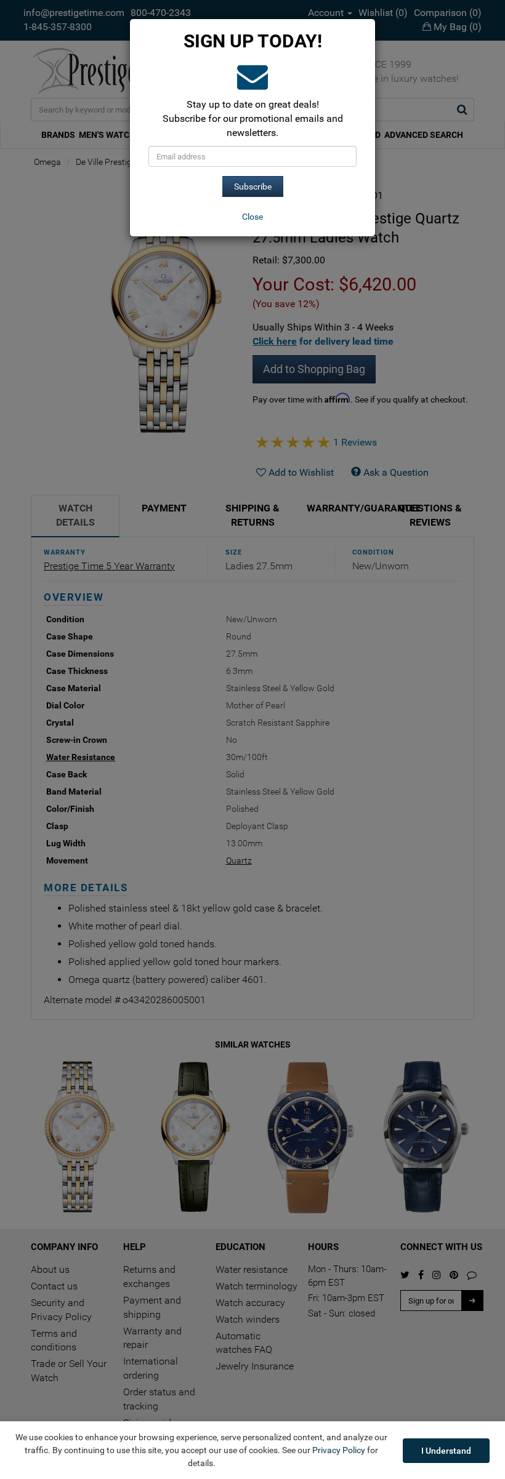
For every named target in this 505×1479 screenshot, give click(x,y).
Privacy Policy (338, 1450)
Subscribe (252, 186)
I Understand (446, 1451)
